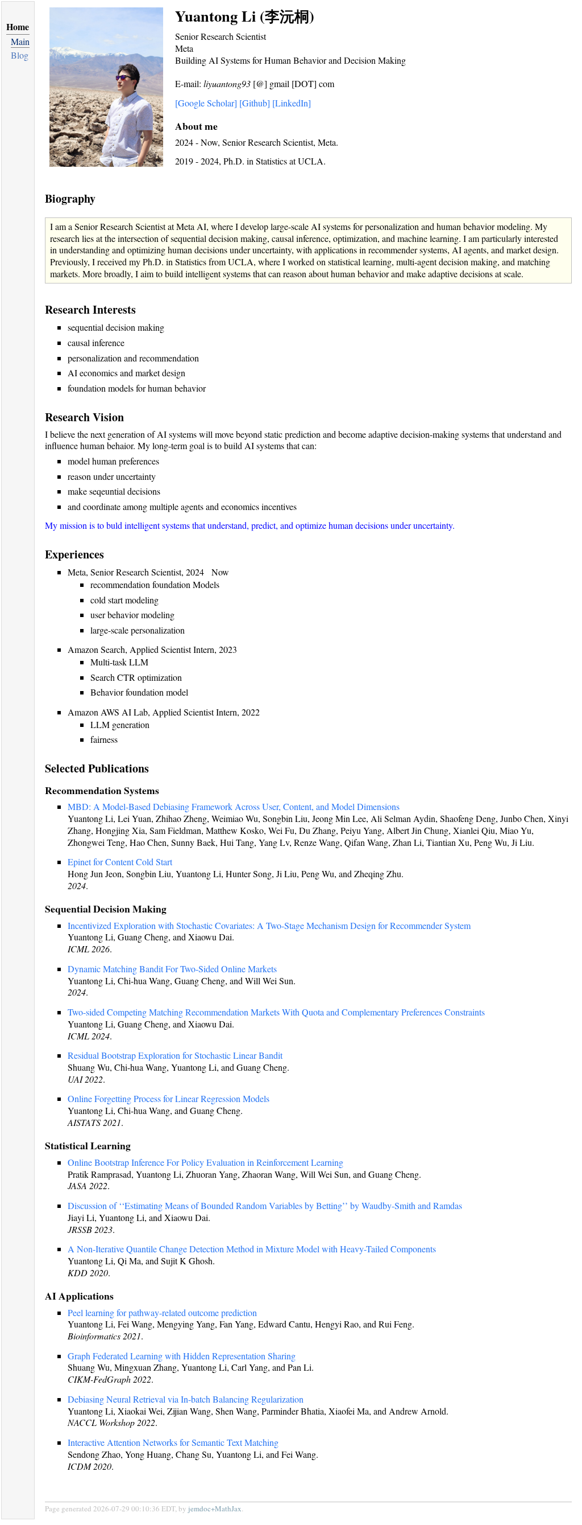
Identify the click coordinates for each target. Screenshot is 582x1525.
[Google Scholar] (206, 103)
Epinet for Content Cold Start (120, 862)
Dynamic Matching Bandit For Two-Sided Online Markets (172, 969)
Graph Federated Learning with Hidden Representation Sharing (182, 1356)
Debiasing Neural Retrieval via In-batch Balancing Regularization (186, 1399)
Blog (19, 55)
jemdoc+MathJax (215, 1508)
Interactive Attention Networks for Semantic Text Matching (173, 1442)
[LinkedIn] (291, 103)
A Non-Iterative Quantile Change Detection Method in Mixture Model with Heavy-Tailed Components (252, 1249)
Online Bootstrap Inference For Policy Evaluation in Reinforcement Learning (205, 1162)
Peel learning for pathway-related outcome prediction (162, 1312)
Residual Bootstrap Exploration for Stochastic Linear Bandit (175, 1055)
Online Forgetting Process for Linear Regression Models (168, 1098)
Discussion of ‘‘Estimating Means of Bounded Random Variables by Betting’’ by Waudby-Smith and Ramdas (265, 1205)
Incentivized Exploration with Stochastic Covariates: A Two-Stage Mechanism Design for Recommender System (269, 925)
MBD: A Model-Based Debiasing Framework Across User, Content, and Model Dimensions (234, 806)
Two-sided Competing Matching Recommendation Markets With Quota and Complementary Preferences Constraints (276, 1012)
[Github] (254, 103)
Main (20, 41)
